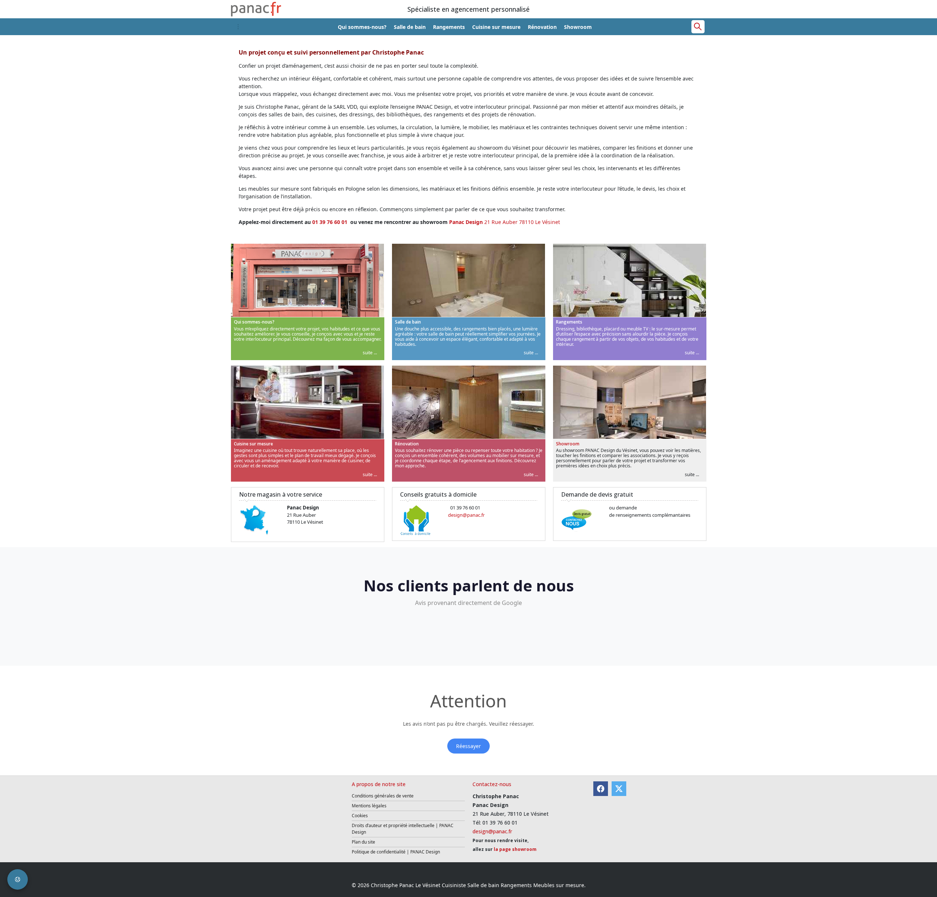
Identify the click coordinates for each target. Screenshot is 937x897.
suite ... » (383, 442)
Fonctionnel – (368, 456)
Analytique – (367, 442)
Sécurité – (364, 471)
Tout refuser (483, 495)
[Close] (607, 400)
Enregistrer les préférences (536, 495)
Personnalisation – (515, 456)
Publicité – (505, 442)
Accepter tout (590, 495)
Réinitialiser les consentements (425, 495)
